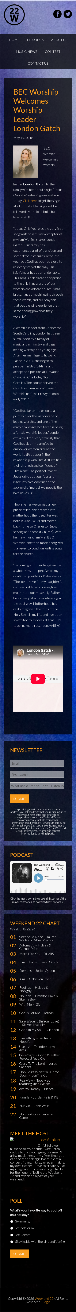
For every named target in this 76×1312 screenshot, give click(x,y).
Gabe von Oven (40, 979)
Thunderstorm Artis (37, 1048)
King (22, 979)
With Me (26, 1004)
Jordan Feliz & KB (45, 1097)
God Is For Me (30, 1013)
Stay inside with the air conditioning (40, 1241)
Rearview (26, 1080)
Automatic (27, 945)
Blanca (49, 1089)
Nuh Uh (25, 1106)
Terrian (49, 1013)
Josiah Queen (45, 970)
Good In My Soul (31, 1030)
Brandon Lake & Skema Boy (38, 997)
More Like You (30, 954)
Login (46, 1302)
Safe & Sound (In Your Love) (39, 1021)
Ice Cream (22, 1235)
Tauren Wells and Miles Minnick (37, 938)
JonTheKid (39, 1075)
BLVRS (49, 954)
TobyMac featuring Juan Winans (34, 1082)
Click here (30, 200)
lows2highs (27, 1055)
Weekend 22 (44, 1298)
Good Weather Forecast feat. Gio (39, 1056)
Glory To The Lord (32, 1063)
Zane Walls (41, 1106)
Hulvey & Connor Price (35, 946)
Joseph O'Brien (49, 962)
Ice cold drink (24, 1228)
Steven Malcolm (34, 1024)
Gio (38, 1004)
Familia (24, 1097)
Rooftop (25, 987)
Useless (25, 1046)
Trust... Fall (27, 962)
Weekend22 (25, 14)
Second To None (31, 937)
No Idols (25, 996)
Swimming (22, 1221)
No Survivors (29, 1114)
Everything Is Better (34, 1038)
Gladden (53, 1030)
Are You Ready (30, 1089)
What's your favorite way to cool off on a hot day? (36, 1212)
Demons (25, 970)
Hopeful (25, 1041)
